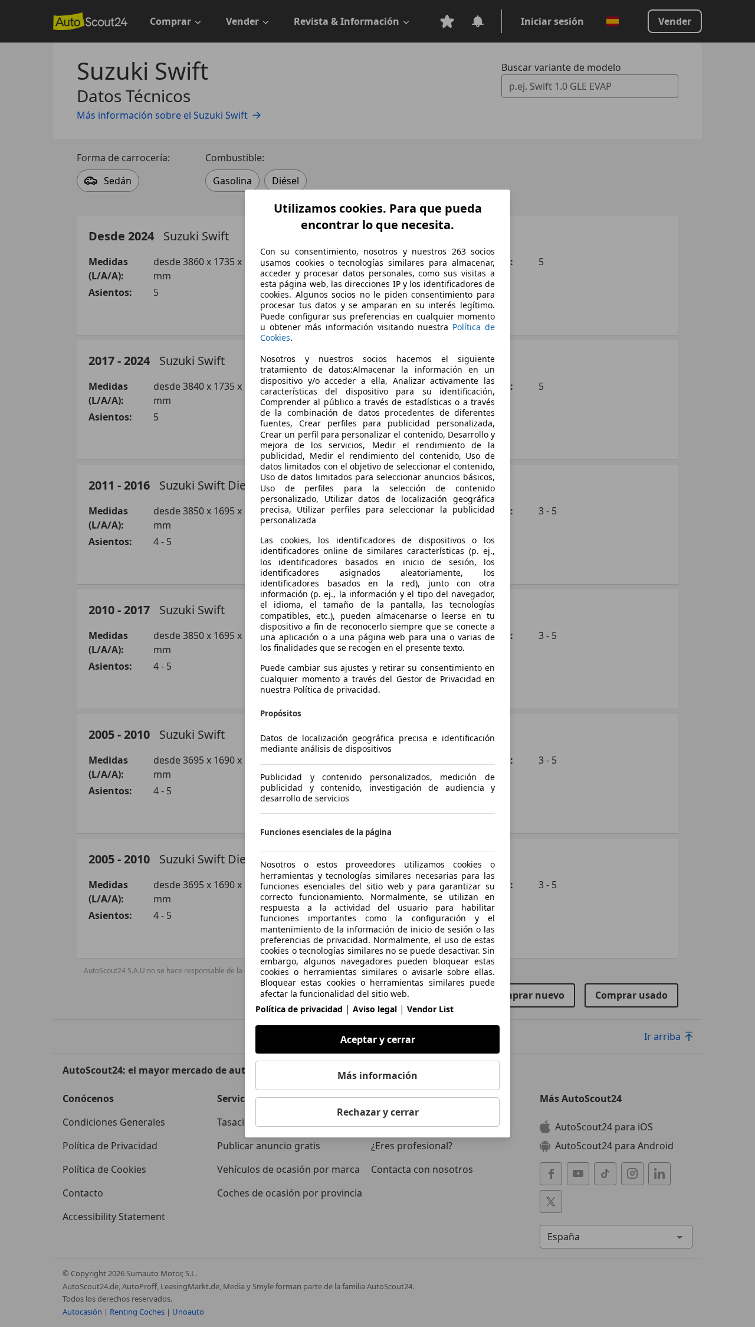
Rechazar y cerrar (378, 1112)
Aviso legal (375, 1009)
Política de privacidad (299, 1009)
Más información (377, 1075)
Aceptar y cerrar (377, 1039)
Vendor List (430, 1009)
